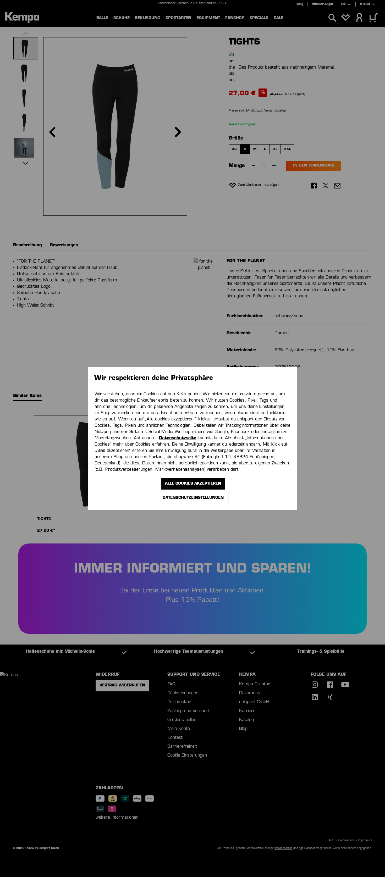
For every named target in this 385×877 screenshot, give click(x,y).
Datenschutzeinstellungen (193, 498)
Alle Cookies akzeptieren (193, 484)
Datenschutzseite (177, 438)
